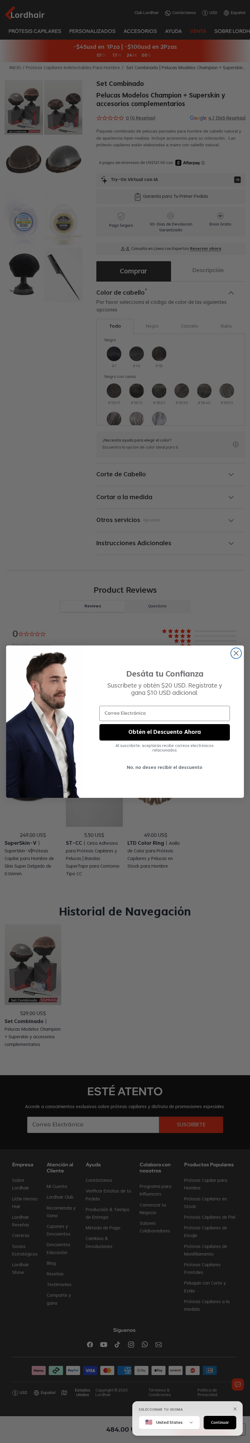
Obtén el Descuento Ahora (164, 732)
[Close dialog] (236, 653)
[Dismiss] (235, 1409)
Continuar (220, 1422)
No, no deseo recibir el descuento (164, 767)
